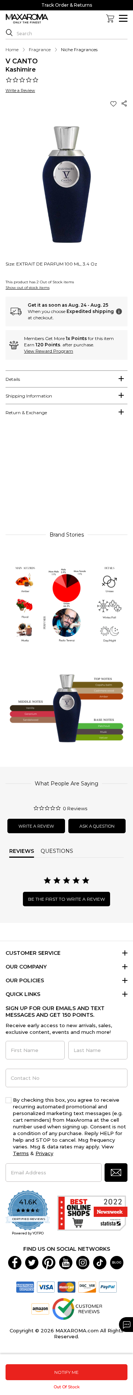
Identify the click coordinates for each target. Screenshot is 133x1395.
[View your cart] (110, 18)
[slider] (66, 477)
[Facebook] (14, 1262)
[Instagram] (82, 1262)
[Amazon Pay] (40, 1308)
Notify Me (66, 1372)
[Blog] (116, 1262)
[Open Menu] (123, 18)
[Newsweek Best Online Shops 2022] (92, 1213)
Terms (21, 1153)
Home (12, 49)
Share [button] (124, 103)
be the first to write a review (66, 899)
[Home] (27, 19)
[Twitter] (31, 1262)
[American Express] (25, 1286)
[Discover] (87, 1286)
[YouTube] (65, 1262)
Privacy (44, 1153)
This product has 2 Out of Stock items (40, 282)
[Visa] (46, 1286)
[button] (114, 103)
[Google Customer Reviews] (77, 1308)
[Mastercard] (66, 1286)
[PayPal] (108, 1286)
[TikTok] (99, 1262)
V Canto (22, 61)
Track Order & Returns (66, 5)
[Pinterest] (48, 1262)
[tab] (66, 379)
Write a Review (20, 90)
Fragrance (40, 49)
